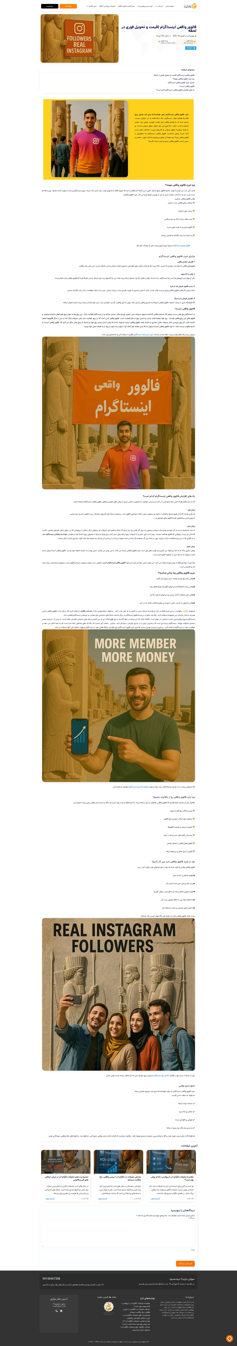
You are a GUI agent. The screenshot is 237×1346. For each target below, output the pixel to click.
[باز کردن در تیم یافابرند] (87, 6)
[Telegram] (61, 1311)
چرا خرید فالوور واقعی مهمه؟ (183, 79)
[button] (190, 48)
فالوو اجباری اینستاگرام (181, 245)
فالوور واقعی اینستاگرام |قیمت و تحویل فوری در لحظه (174, 75)
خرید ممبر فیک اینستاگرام (143, 334)
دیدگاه (191, 1218)
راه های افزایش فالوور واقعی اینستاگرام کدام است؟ (175, 90)
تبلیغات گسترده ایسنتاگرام (139, 787)
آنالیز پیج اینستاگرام (161, 1075)
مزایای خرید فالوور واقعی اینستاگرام (181, 82)
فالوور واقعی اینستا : (186, 86)
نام (193, 1250)
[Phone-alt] (57, 1311)
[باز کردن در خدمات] (156, 6)
